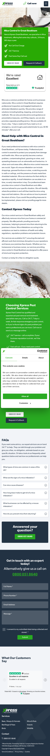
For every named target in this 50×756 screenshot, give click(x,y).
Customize (23, 403)
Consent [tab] (8, 358)
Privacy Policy (19, 751)
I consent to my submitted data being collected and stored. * (27, 630)
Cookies (27, 751)
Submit (25, 637)
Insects (30, 725)
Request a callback (34, 63)
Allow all (25, 396)
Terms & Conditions (7, 751)
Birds (4, 728)
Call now (32, 4)
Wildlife (30, 728)
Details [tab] (25, 358)
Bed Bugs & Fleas (8, 725)
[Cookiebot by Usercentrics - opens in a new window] (37, 351)
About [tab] (41, 358)
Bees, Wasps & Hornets (11, 721)
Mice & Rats (31, 721)
